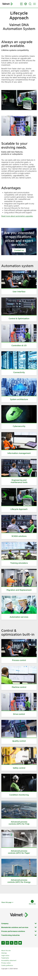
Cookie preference (7, 965)
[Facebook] (3, 943)
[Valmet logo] (10, 4)
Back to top (32, 903)
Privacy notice (6, 963)
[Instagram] (7, 943)
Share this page (6, 902)
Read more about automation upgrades (17, 216)
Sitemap (4, 953)
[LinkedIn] (16, 943)
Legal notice (5, 955)
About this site (6, 950)
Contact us (19, 250)
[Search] (30, 4)
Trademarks (5, 958)
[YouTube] (20, 943)
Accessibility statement (8, 960)
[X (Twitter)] (11, 943)
